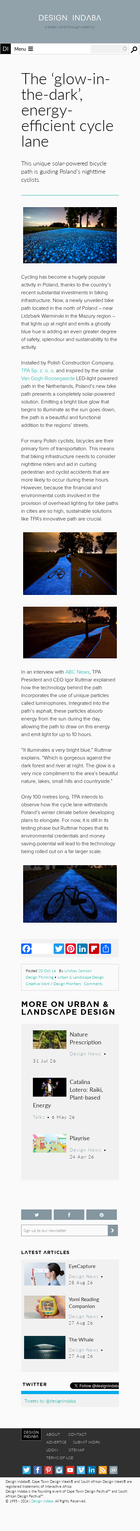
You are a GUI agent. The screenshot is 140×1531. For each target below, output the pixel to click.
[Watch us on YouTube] (70, 1470)
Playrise (80, 1138)
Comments (93, 983)
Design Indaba (42, 1500)
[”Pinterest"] (101, 1214)
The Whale (81, 1339)
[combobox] (109, 49)
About (53, 1434)
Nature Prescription (85, 1038)
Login (52, 1450)
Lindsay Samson (78, 970)
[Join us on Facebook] (69, 1214)
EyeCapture (82, 1266)
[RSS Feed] (103, 1470)
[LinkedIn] (82, 948)
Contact (77, 1434)
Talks (39, 1117)
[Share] (106, 948)
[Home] (70, 18)
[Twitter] (59, 948)
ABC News (77, 672)
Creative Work (38, 983)
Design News (86, 1053)
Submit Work (86, 1442)
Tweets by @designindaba (50, 1400)
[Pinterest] (70, 948)
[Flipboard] (94, 948)
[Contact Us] (113, 1470)
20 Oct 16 (47, 970)
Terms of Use (59, 1457)
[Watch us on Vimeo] (81, 1470)
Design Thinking (39, 977)
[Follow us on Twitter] (36, 1214)
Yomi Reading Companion (84, 1302)
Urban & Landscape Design (81, 977)
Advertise (56, 1442)
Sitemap (76, 1450)
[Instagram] (59, 1470)
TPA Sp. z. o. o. (38, 370)
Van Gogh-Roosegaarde (48, 378)
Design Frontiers (67, 983)
